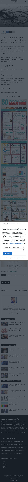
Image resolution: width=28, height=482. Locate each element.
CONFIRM (7, 253)
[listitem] (14, 247)
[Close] (25, 224)
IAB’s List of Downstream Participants (15, 243)
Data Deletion (6, 258)
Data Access (14, 258)
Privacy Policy (21, 258)
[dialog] (14, 241)
